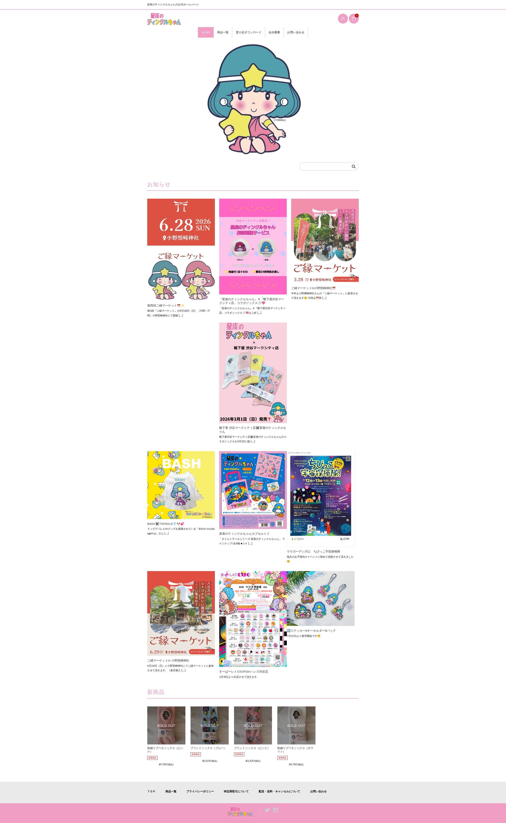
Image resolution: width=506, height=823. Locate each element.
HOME (206, 32)
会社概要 (274, 32)
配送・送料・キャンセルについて (279, 791)
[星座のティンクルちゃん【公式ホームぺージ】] (164, 19)
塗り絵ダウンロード (249, 32)
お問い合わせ (295, 32)
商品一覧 (223, 32)
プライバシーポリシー (200, 791)
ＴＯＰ (151, 791)
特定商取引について (236, 791)
